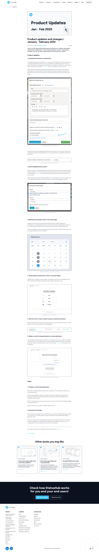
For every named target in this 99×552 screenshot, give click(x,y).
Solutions (48, 2)
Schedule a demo (42, 497)
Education (8, 538)
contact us (45, 66)
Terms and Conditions (24, 520)
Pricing (63, 2)
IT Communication (10, 520)
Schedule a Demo (23, 525)
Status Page (21, 522)
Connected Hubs (9, 522)
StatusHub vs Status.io (24, 531)
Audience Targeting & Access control (10, 515)
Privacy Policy (22, 518)
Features (41, 2)
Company (69, 2)
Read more (21, 469)
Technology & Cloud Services (10, 529)
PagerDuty (36, 514)
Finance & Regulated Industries (10, 525)
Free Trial (89, 2)
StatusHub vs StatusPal (24, 529)
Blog (20, 514)
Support (76, 2)
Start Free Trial (56, 497)
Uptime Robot (37, 520)
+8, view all (36, 525)
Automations (56, 2)
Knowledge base (22, 516)
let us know (59, 342)
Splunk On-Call (37, 518)
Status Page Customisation (9, 518)
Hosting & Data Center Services (11, 532)
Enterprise (8, 540)
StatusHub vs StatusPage (24, 527)
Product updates (42, 45)
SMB (6, 541)
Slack (35, 522)
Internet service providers (9, 535)
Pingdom (36, 516)
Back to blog (31, 433)
